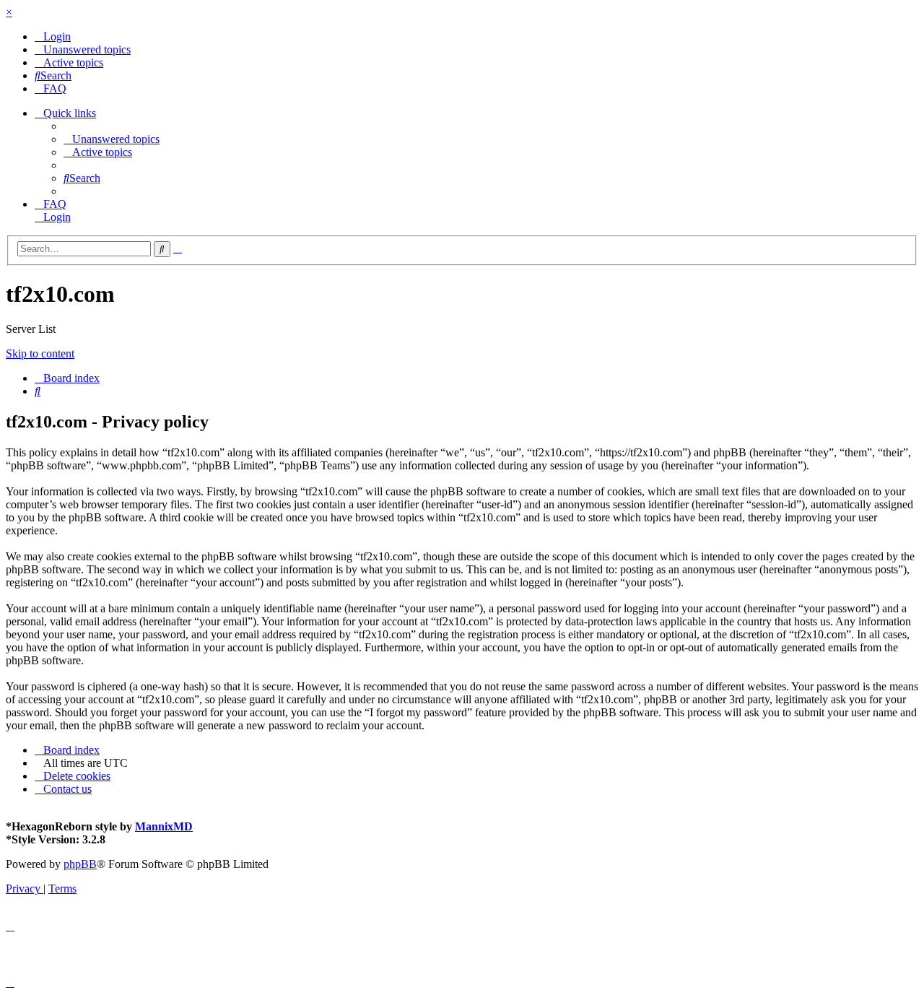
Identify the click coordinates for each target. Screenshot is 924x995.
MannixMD (164, 826)
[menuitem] (53, 36)
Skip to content (40, 353)
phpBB (80, 864)
